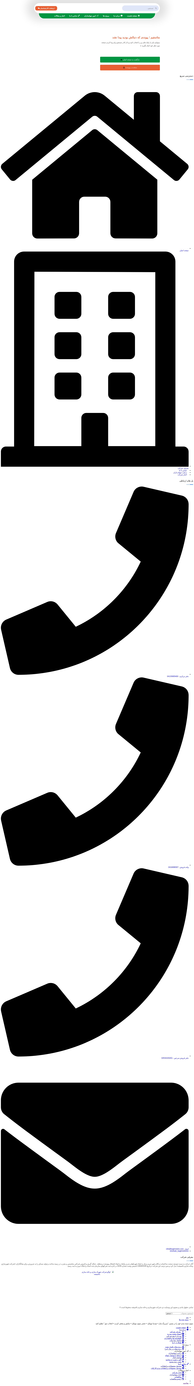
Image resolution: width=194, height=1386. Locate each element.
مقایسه (186, 1383)
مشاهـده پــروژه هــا (131, 67)
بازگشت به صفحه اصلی (131, 60)
